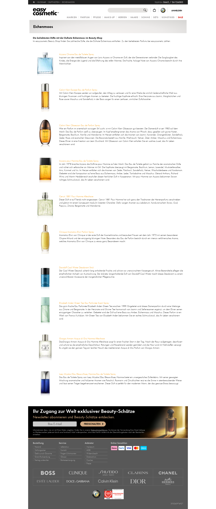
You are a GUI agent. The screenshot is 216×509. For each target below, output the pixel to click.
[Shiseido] (108, 473)
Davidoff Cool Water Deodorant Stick (76, 267)
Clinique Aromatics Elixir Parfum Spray (76, 231)
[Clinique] (78, 473)
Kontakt (64, 450)
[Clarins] (138, 473)
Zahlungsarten (40, 450)
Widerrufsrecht (92, 453)
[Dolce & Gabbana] (78, 481)
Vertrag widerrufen (42, 460)
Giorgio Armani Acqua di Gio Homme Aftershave (82, 338)
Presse (88, 463)
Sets (155, 17)
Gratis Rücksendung (42, 457)
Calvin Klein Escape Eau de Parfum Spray (78, 89)
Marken (72, 17)
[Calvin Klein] (108, 481)
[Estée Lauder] (48, 481)
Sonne (145, 17)
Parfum (85, 17)
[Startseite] (34, 2)
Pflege (97, 17)
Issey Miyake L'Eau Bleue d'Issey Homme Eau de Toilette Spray (87, 374)
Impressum (90, 447)
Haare (134, 17)
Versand (38, 447)
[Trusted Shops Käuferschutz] (163, 10)
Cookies (89, 460)
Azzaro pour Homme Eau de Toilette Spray (79, 160)
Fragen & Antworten (68, 453)
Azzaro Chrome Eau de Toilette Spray (76, 54)
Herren (122, 17)
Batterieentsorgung (68, 460)
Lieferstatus (65, 447)
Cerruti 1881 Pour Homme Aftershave (76, 196)
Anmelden (176, 10)
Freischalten (92, 424)
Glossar (63, 457)
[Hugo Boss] (48, 473)
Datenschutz (91, 457)
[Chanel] (168, 473)
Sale (180, 17)
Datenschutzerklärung (99, 430)
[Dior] (138, 481)
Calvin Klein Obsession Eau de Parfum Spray (79, 125)
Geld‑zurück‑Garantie (43, 453)
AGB (88, 450)
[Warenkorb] (154, 10)
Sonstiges (168, 17)
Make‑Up (109, 17)
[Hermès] (168, 481)
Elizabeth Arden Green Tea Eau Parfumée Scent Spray (84, 303)
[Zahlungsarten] (147, 447)
